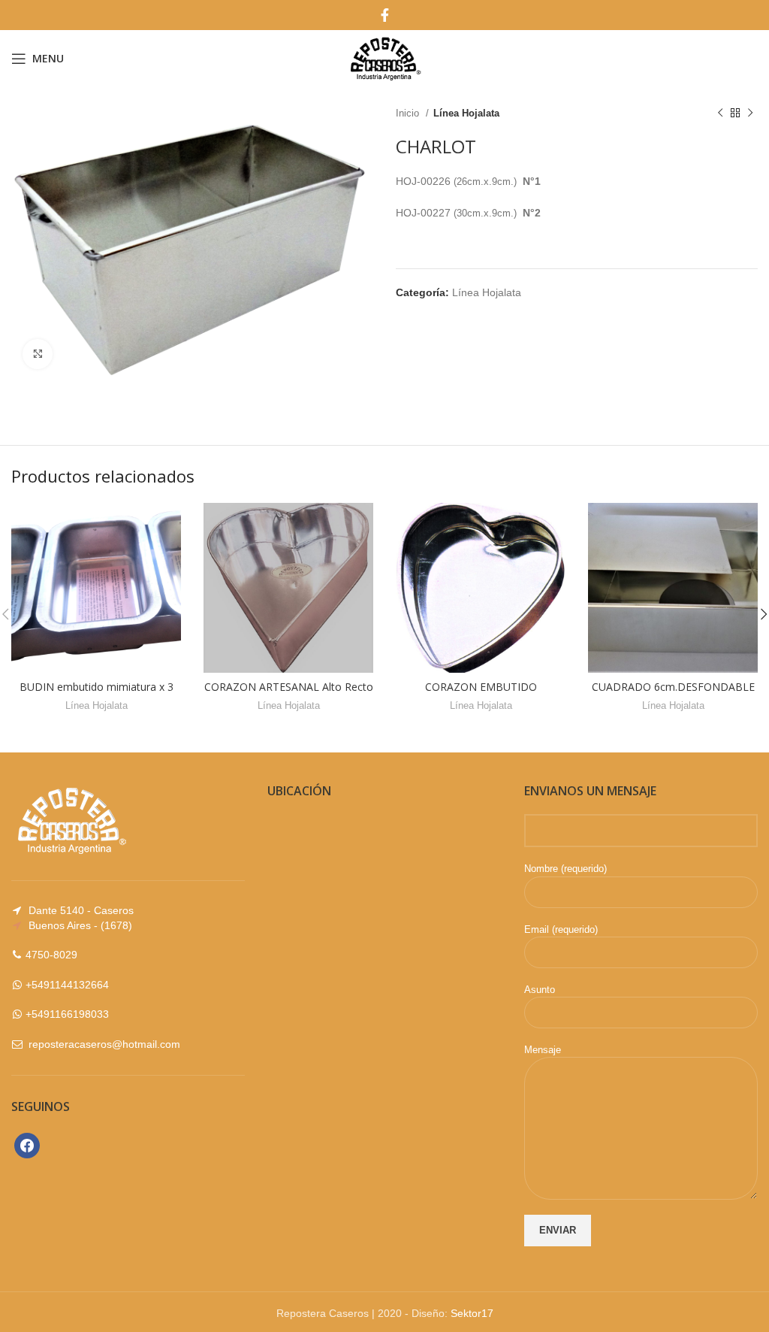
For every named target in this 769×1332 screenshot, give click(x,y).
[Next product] (750, 113)
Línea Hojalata (466, 113)
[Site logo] (384, 57)
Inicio (409, 113)
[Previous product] (720, 113)
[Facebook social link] (385, 15)
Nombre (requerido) (565, 868)
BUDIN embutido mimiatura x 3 (96, 687)
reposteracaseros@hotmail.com (104, 1044)
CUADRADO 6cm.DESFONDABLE (673, 687)
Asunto (539, 989)
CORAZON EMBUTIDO (481, 687)
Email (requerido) (561, 929)
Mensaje (542, 1049)
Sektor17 (472, 1313)
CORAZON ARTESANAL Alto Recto (288, 687)
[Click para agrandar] (38, 354)
